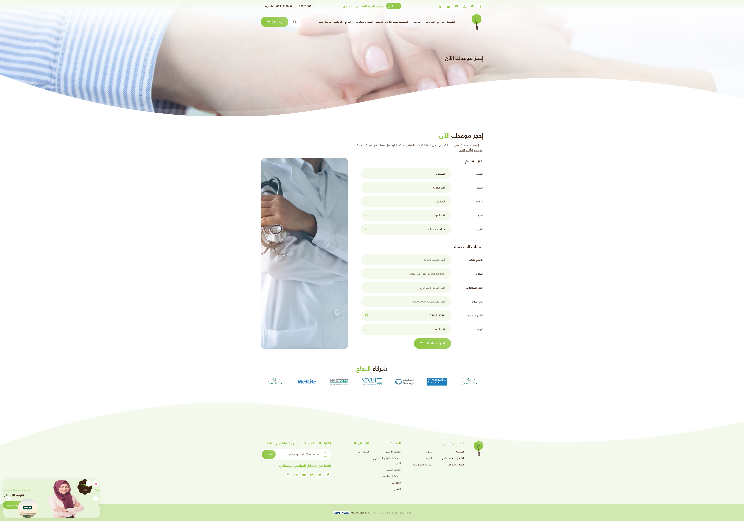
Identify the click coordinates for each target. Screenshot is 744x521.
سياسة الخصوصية (422, 465)
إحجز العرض (68, 505)
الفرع (480, 215)
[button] (7, 498)
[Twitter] (472, 6)
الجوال (479, 274)
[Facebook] (480, 6)
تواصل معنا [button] (324, 22)
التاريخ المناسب (475, 315)
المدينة (479, 201)
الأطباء (379, 22)
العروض (396, 483)
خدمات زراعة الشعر (391, 476)
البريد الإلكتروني (474, 287)
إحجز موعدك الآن (435, 343)
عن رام (440, 22)
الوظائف (338, 22)
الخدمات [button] (430, 22)
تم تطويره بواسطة (360, 513)
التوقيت (478, 329)
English (268, 6)
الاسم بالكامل (475, 260)
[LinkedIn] (448, 6)
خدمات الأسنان (393, 452)
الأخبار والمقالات (456, 465)
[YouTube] (456, 6)
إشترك (269, 454)
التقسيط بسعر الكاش (396, 22)
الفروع (348, 22)
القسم (479, 173)
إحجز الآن (277, 22)
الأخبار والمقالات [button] (364, 22)
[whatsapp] (440, 6)
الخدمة (479, 187)
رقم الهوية (477, 301)
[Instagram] (464, 6)
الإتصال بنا (363, 452)
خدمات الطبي (393, 470)
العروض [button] (416, 22)
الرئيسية (450, 22)
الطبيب (479, 229)
